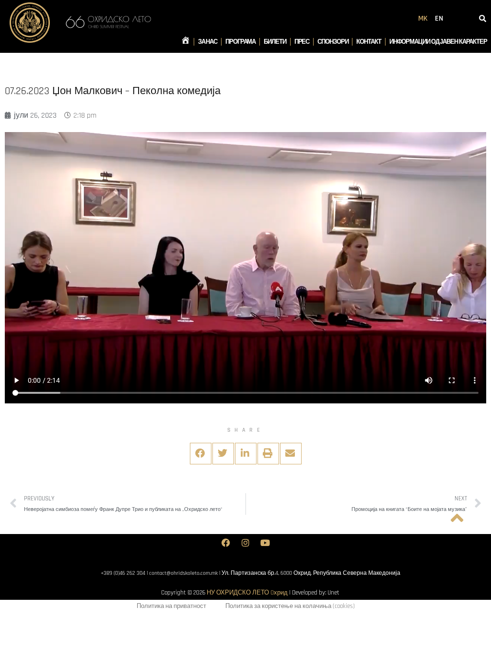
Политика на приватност (171, 606)
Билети (275, 42)
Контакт (368, 42)
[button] (200, 453)
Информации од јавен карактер (438, 42)
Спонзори (332, 42)
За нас (207, 42)
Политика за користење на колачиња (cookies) (290, 606)
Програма (240, 42)
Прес (302, 42)
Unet (333, 592)
